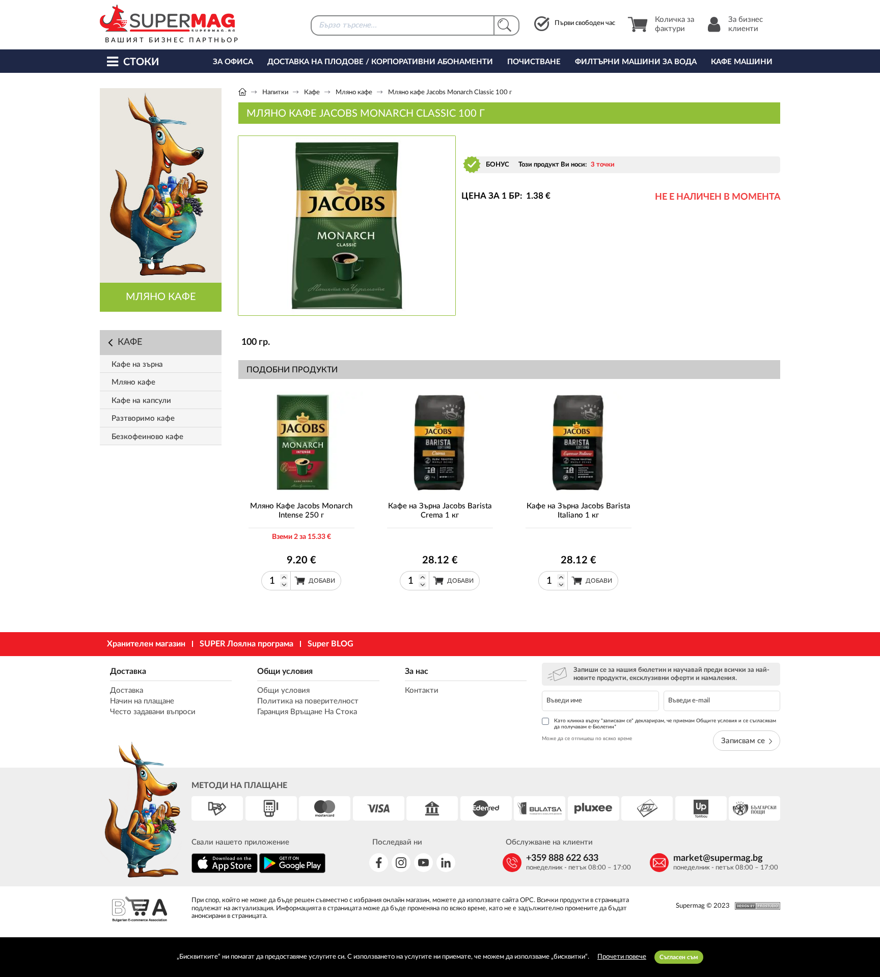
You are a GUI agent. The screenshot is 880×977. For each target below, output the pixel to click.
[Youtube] (423, 862)
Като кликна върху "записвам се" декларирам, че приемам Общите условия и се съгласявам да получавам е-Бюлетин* (665, 723)
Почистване (534, 62)
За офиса (233, 62)
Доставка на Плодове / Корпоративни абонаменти (380, 62)
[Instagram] (401, 862)
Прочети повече (621, 957)
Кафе (312, 92)
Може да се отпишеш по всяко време (587, 738)
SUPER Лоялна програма (246, 644)
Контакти (421, 690)
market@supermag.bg (718, 858)
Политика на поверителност (308, 701)
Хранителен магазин (146, 644)
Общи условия (285, 671)
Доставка (128, 671)
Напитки (275, 92)
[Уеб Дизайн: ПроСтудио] (755, 906)
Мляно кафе (354, 92)
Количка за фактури (674, 24)
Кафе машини (742, 62)
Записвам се (743, 741)
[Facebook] (378, 862)
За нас (416, 671)
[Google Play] (292, 871)
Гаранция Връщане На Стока (307, 712)
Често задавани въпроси (153, 712)
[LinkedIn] (445, 862)
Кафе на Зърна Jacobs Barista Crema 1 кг (440, 510)
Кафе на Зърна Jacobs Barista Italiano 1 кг (578, 510)
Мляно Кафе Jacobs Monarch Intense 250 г (301, 510)
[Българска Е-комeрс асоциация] (139, 911)
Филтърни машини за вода (636, 62)
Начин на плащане (142, 701)
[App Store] (224, 871)
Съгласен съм (678, 957)
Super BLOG (330, 644)
